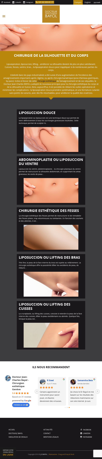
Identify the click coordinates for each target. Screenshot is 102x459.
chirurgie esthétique (46, 81)
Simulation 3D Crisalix (18, 437)
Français (78, 2)
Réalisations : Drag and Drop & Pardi (61, 454)
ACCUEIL (17, 28)
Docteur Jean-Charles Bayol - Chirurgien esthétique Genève (20, 383)
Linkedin (18, 2)
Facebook (6, 2)
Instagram (29, 2)
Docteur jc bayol (16, 433)
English (88, 2)
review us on (20, 404)
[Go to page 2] (69, 407)
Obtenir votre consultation (8, 452)
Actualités (47, 430)
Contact (47, 433)
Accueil (12, 430)
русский (97, 2)
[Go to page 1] (67, 407)
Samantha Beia (85, 380)
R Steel (50, 380)
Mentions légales (51, 437)
